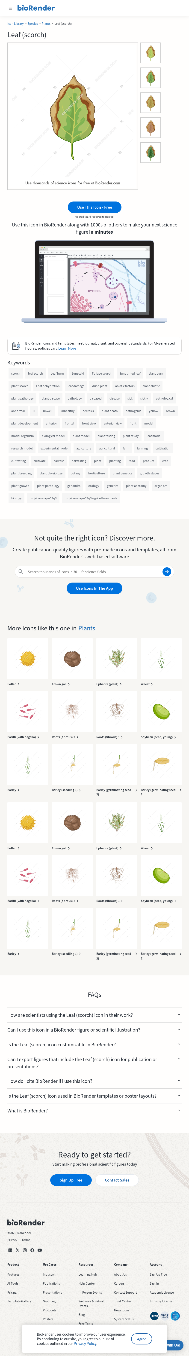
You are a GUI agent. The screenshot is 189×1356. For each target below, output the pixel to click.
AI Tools (12, 1283)
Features (13, 1274)
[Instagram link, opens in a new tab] (25, 1250)
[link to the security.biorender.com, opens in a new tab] (154, 1316)
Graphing (49, 1301)
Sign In (154, 1283)
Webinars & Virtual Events (91, 1303)
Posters (48, 1319)
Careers (119, 1283)
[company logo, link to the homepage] (36, 8)
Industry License (161, 1301)
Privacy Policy (85, 1343)
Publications (51, 1283)
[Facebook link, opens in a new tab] (32, 1250)
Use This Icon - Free (94, 207)
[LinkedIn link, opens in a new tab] (10, 1250)
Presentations (52, 1292)
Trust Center (122, 1301)
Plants (46, 23)
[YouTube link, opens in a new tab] (39, 1250)
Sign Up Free (71, 1180)
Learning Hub (88, 1274)
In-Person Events (90, 1292)
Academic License (162, 1292)
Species (33, 23)
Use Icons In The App (94, 588)
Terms (26, 1240)
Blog (82, 1315)
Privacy (12, 1240)
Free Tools (86, 1324)
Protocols (49, 1310)
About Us (120, 1274)
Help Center (87, 1283)
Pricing (12, 1292)
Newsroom (121, 1310)
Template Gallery (19, 1301)
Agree (141, 1339)
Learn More (67, 348)
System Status (124, 1319)
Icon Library (15, 23)
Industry (49, 1274)
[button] (11, 8)
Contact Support (125, 1292)
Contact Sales (117, 1180)
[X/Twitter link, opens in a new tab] (17, 1250)
